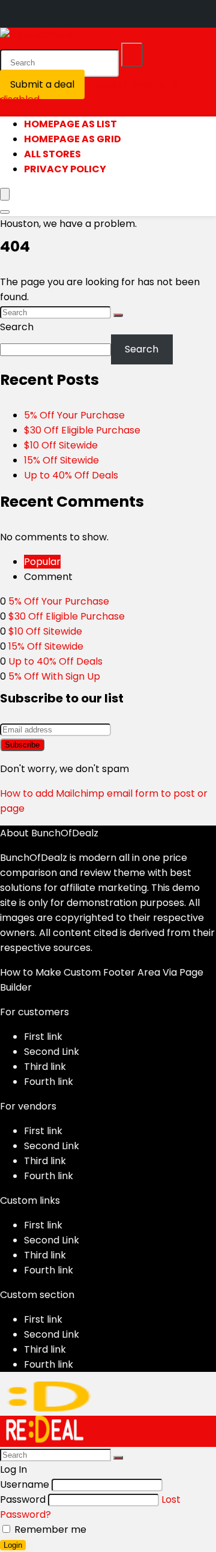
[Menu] (5, 194)
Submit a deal (42, 84)
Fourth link (48, 1082)
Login (13, 1545)
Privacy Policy (65, 169)
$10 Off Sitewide (61, 445)
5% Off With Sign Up (54, 676)
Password (23, 1499)
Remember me (49, 1529)
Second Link (51, 1051)
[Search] (132, 55)
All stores (52, 154)
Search (17, 327)
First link (43, 1036)
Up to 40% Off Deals (71, 475)
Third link (45, 1066)
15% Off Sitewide (61, 460)
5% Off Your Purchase (74, 415)
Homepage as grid (72, 139)
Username (24, 1484)
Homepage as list (70, 124)
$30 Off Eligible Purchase (82, 430)
